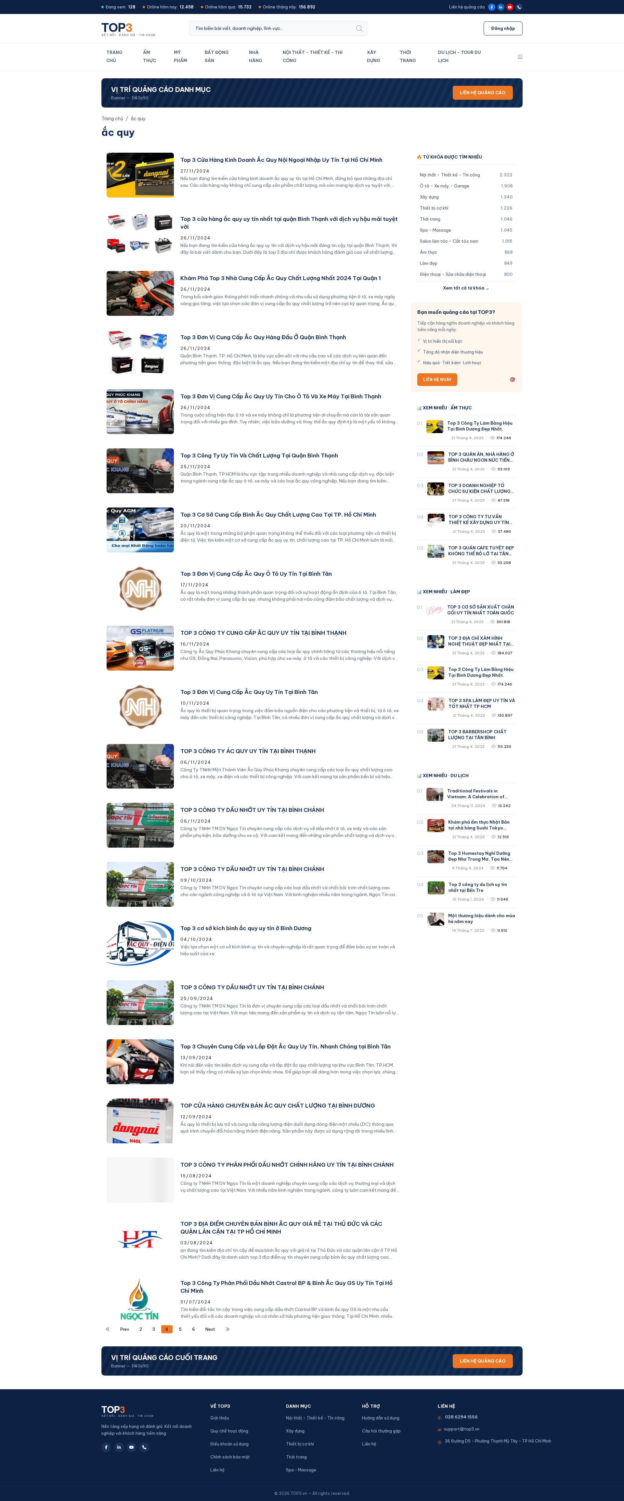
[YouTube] (510, 7)
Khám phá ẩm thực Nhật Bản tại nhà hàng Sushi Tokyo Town (479, 827)
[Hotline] (519, 7)
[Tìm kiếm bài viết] (359, 28)
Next (210, 1329)
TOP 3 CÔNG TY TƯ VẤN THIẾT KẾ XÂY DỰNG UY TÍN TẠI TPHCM (478, 522)
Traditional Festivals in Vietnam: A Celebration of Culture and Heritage (475, 796)
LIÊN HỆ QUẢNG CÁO (483, 92)
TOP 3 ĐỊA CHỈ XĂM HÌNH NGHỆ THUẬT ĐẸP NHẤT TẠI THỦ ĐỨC (479, 643)
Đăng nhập (503, 28)
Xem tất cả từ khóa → (466, 287)
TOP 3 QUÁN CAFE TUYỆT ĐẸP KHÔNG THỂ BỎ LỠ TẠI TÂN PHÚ (481, 553)
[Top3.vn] (130, 28)
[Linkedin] (500, 7)
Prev (124, 1329)
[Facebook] (491, 7)
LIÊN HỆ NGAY (437, 379)
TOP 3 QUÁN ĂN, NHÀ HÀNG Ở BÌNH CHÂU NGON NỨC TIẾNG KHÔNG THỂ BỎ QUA (481, 460)
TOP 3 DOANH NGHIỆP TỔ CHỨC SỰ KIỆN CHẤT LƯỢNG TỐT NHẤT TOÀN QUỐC (479, 491)
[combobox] (270, 28)
